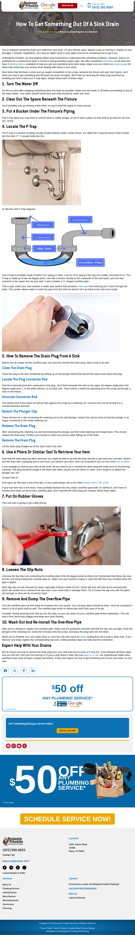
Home (40, 32)
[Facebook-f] (5, 868)
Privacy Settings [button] (88, 928)
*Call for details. (11, 709)
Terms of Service (60, 928)
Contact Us (88, 482)
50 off (67, 688)
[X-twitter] (24, 746)
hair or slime (122, 461)
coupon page (120, 64)
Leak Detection (9, 893)
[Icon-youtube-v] (24, 868)
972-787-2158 (101, 482)
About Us (7, 885)
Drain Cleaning (51, 32)
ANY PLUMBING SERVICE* (67, 698)
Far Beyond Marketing (79, 931)
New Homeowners (11, 901)
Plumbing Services (11, 889)
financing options (17, 64)
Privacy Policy (46, 928)
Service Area (8, 905)
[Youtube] (19, 746)
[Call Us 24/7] (89, 5)
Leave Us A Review (77, 898)
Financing (7, 909)
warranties (108, 61)
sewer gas (82, 286)
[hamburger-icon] (81, 5)
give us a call (91, 655)
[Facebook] (8, 746)
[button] (67, 5)
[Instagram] (13, 746)
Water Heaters (9, 897)
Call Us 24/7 (98, 4)
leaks (83, 637)
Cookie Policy (74, 928)
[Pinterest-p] (11, 868)
